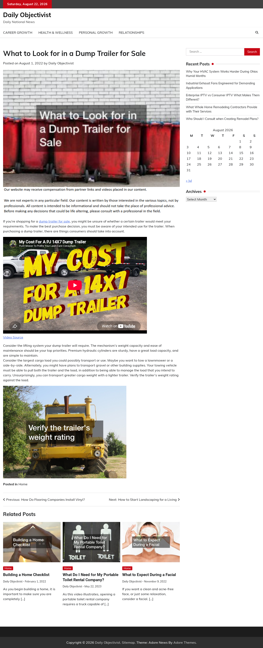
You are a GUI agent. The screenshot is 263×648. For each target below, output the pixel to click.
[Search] (257, 32)
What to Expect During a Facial (149, 574)
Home (23, 484)
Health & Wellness (55, 32)
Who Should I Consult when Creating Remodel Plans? (222, 119)
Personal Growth (96, 32)
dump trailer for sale (54, 221)
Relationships (131, 32)
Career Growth (17, 32)
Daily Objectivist (27, 15)
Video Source (13, 337)
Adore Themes (184, 642)
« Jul (189, 181)
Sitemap (128, 642)
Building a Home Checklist (26, 574)
